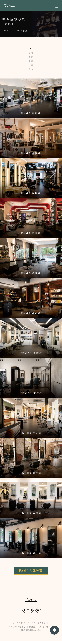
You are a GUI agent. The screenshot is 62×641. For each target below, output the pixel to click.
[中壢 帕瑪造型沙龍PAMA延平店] (31, 218)
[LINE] (38, 610)
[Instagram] (31, 610)
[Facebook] (25, 610)
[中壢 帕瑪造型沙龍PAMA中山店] (31, 298)
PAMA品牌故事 (31, 570)
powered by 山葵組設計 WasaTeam (31, 627)
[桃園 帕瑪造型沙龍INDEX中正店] (31, 418)
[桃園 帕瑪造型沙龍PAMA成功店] (31, 258)
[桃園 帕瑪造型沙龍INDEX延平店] (31, 458)
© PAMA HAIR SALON (31, 623)
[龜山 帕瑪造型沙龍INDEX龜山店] (31, 538)
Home (6, 31)
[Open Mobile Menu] (56, 7)
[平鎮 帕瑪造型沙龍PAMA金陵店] (31, 138)
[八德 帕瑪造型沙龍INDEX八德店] (31, 498)
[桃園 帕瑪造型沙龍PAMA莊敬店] (31, 98)
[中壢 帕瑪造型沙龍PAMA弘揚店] (31, 178)
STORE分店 (21, 31)
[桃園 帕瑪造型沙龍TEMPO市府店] (31, 378)
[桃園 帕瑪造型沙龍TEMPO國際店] (31, 338)
